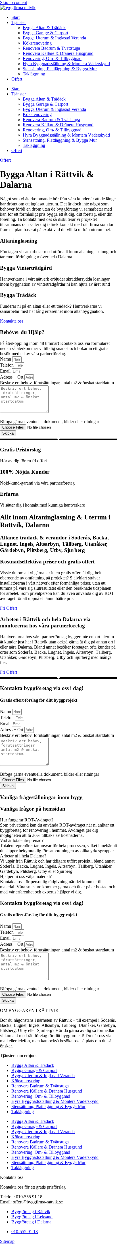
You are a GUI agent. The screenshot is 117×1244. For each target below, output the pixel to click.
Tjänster (18, 22)
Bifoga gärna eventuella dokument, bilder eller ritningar (49, 421)
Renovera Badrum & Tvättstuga (51, 48)
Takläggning (34, 73)
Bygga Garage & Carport (45, 32)
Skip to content (13, 2)
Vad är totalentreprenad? (21, 840)
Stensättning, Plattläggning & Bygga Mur (60, 68)
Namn (6, 359)
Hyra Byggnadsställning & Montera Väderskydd (66, 63)
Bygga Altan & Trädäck (44, 27)
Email (6, 371)
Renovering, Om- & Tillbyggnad (52, 58)
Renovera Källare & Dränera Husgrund (58, 53)
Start (15, 17)
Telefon (7, 365)
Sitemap (7, 1241)
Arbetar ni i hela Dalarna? (23, 855)
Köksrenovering (37, 43)
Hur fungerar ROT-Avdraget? (26, 819)
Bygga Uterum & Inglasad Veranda (54, 37)
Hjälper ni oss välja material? (26, 876)
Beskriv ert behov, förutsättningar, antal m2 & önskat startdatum (57, 382)
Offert (16, 79)
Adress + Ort (12, 377)
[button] (58, 820)
